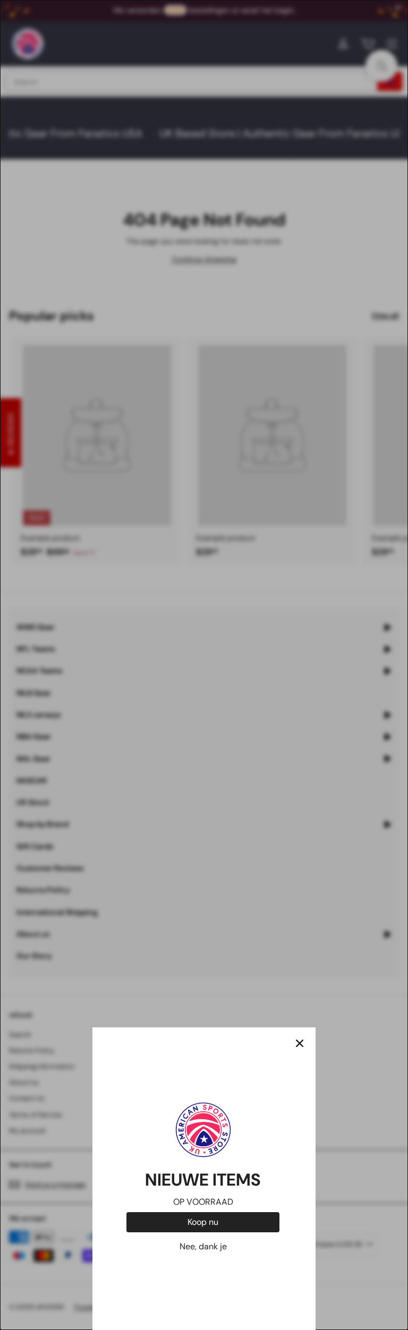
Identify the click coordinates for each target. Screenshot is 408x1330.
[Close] (299, 1043)
